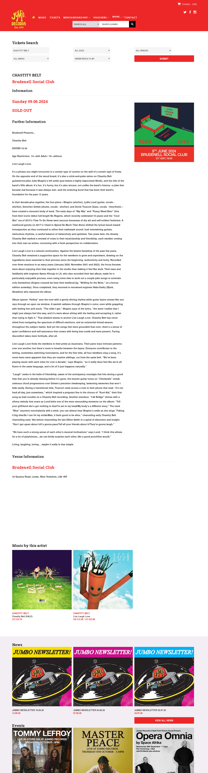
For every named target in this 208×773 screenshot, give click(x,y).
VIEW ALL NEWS (164, 720)
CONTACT (131, 17)
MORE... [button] (117, 16)
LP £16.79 (17, 619)
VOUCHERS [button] (100, 17)
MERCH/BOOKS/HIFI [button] (76, 17)
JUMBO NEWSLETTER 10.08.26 (28, 710)
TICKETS (55, 17)
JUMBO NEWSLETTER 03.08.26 (89, 710)
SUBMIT (164, 58)
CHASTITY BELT (20, 613)
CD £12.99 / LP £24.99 (84, 619)
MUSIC (42, 17)
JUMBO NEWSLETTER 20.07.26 (150, 710)
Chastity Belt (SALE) (22, 616)
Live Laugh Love (81, 616)
